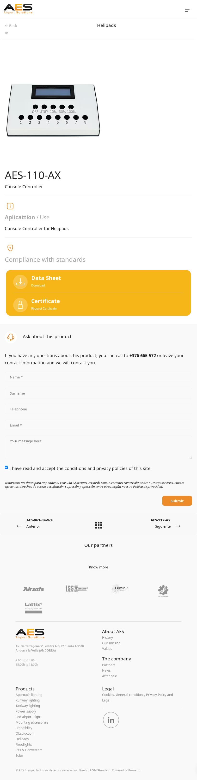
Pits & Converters (29, 750)
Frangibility (24, 728)
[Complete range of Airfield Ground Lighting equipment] (72, 9)
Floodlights (24, 744)
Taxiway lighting (28, 706)
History (107, 637)
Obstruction (24, 733)
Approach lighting (29, 695)
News (106, 670)
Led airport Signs (28, 717)
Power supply (26, 711)
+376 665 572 (142, 355)
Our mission (111, 643)
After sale (109, 676)
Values (107, 648)
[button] (98, 304)
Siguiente (161, 523)
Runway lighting (28, 700)
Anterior (39, 523)
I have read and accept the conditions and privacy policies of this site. (80, 468)
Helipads (106, 25)
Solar (19, 755)
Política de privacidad (147, 486)
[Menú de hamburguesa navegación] (187, 9)
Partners (108, 665)
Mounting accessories (32, 722)
